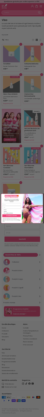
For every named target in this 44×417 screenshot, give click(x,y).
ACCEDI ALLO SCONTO (11, 215)
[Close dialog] (42, 194)
